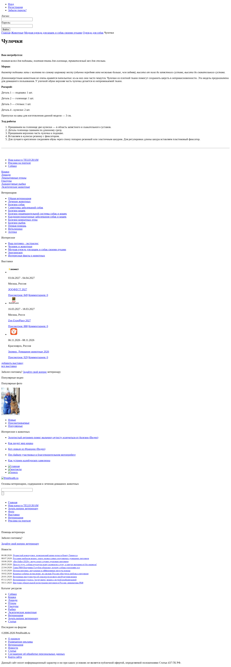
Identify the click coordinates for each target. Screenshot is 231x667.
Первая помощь (17, 225)
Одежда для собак (93, 32)
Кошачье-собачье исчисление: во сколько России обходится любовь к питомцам (50, 573)
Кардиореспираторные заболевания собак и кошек (37, 216)
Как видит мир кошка (20, 443)
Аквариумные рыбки (13, 183)
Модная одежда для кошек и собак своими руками (53, 32)
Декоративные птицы (13, 177)
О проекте (14, 638)
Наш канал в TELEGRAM (23, 159)
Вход (11, 4)
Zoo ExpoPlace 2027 (19, 320)
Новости (13, 647)
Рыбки (12, 609)
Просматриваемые (18, 423)
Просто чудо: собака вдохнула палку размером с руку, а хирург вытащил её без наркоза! (55, 564)
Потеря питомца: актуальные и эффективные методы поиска (41, 570)
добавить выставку (12, 363)
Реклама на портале (19, 162)
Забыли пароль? (17, 10)
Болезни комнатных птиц (23, 219)
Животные (17, 32)
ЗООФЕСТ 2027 (17, 289)
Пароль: (5, 22)
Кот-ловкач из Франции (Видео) (26, 449)
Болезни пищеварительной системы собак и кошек (37, 213)
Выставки (14, 514)
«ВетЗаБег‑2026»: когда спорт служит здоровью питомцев (40, 561)
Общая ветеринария (19, 198)
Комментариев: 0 (38, 295)
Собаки (12, 166)
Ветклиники (15, 228)
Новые (12, 419)
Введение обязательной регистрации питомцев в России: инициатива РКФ (48, 582)
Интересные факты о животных (26, 255)
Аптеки (12, 231)
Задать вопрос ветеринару (23, 508)
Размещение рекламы (20, 641)
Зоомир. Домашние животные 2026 (28, 351)
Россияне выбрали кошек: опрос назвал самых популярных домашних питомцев (51, 558)
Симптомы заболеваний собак (25, 207)
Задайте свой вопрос (35, 371)
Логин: (5, 16)
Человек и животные (20, 246)
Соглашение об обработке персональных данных (36, 653)
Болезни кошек (16, 210)
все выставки (9, 366)
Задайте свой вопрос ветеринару (20, 543)
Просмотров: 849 (18, 295)
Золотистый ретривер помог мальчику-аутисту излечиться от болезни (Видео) (53, 437)
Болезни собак (16, 204)
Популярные (15, 426)
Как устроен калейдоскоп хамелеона (29, 460)
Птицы (12, 603)
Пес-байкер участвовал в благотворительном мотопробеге (42, 454)
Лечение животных (19, 201)
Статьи (12, 621)
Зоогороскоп (15, 252)
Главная (5, 32)
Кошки (5, 171)
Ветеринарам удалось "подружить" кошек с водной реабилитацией (44, 579)
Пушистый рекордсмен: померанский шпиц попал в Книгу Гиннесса (45, 555)
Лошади (6, 174)
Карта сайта (15, 657)
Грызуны (6, 180)
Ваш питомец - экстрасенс (23, 243)
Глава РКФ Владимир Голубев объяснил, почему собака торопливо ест (46, 567)
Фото (11, 511)
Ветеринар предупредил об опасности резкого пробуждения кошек (45, 576)
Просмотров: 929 (18, 357)
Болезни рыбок (17, 222)
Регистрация (15, 7)
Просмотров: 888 (18, 326)
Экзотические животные (15, 186)
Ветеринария (15, 517)
